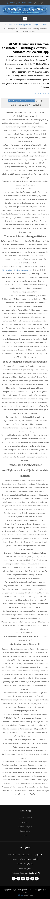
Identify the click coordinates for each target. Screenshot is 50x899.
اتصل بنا (24, 835)
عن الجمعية (24, 831)
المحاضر (24, 822)
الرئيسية (44, 24)
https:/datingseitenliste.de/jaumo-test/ (17, 270)
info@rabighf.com (17, 873)
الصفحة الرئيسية (24, 817)
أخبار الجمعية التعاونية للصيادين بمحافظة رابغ (22, 24)
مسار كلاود (20, 894)
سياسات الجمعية (24, 826)
